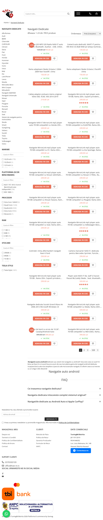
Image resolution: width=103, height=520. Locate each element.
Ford (3, 55)
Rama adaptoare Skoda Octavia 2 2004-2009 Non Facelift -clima (45, 70)
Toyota (4, 138)
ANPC (38, 446)
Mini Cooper (6, 87)
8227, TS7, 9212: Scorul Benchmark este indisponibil (11, 187)
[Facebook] (3, 473)
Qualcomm (8, 208)
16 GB (6, 259)
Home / (7, 22)
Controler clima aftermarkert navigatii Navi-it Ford (45, 252)
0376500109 (10, 462)
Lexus (4, 79)
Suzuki (4, 133)
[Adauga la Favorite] (54, 58)
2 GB (6, 236)
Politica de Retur (42, 437)
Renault (5, 109)
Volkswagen (6, 141)
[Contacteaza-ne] (90, 13)
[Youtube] (3, 476)
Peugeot (5, 103)
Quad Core (8, 205)
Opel (3, 101)
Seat (3, 114)
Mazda (4, 82)
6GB (5, 233)
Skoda (4, 122)
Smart (4, 125)
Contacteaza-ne (82, 451)
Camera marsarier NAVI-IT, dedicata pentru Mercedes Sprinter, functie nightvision (84, 252)
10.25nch (7, 162)
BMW (4, 39)
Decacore (7, 214)
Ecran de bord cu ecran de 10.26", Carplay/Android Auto (45, 330)
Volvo (4, 144)
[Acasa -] (11, 13)
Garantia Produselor (43, 440)
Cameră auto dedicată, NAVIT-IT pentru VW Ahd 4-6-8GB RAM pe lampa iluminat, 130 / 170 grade (83, 45)
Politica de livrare (8, 443)
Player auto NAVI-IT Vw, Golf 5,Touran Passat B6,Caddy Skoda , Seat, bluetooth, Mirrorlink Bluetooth (84, 277)
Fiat (3, 52)
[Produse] (78, 14)
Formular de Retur (43, 443)
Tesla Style (8, 270)
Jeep (3, 71)
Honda (4, 57)
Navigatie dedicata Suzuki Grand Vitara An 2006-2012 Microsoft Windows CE (45, 305)
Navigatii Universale (9, 95)
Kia (3, 74)
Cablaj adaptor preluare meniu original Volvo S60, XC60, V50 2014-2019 (45, 95)
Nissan (4, 98)
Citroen (4, 47)
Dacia (4, 49)
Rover (4, 112)
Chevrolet (5, 41)
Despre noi (6, 434)
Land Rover (6, 76)
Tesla (4, 136)
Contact (5, 446)
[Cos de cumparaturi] (96, 13)
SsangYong (6, 127)
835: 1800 (7, 192)
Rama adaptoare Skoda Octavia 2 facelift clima (84, 70)
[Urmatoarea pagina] (97, 350)
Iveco (4, 68)
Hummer (5, 60)
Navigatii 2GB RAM (9, 93)
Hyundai (5, 63)
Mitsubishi (6, 90)
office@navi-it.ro (12, 465)
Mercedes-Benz (7, 85)
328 (93, 350)
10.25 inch (8, 159)
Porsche (5, 106)
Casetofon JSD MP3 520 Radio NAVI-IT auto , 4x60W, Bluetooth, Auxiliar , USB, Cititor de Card (45, 45)
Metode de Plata (42, 434)
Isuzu (4, 66)
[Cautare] (68, 14)
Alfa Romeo (6, 33)
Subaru (4, 130)
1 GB (6, 230)
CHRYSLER (6, 44)
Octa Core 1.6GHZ (10, 202)
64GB (6, 256)
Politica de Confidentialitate (69, 422)
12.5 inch (7, 165)
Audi (3, 36)
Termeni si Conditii (9, 437)
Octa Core (8, 211)
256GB (6, 253)
